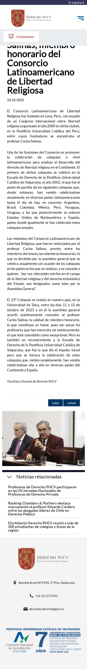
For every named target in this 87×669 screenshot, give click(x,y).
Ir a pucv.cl (76, 2)
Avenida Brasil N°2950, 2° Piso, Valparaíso (46, 582)
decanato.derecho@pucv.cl (46, 609)
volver (71, 403)
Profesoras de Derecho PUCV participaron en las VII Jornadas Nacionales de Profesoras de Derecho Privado (42, 490)
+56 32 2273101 (46, 596)
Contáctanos (25, 36)
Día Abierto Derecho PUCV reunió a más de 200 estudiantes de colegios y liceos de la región (43, 526)
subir (55, 403)
